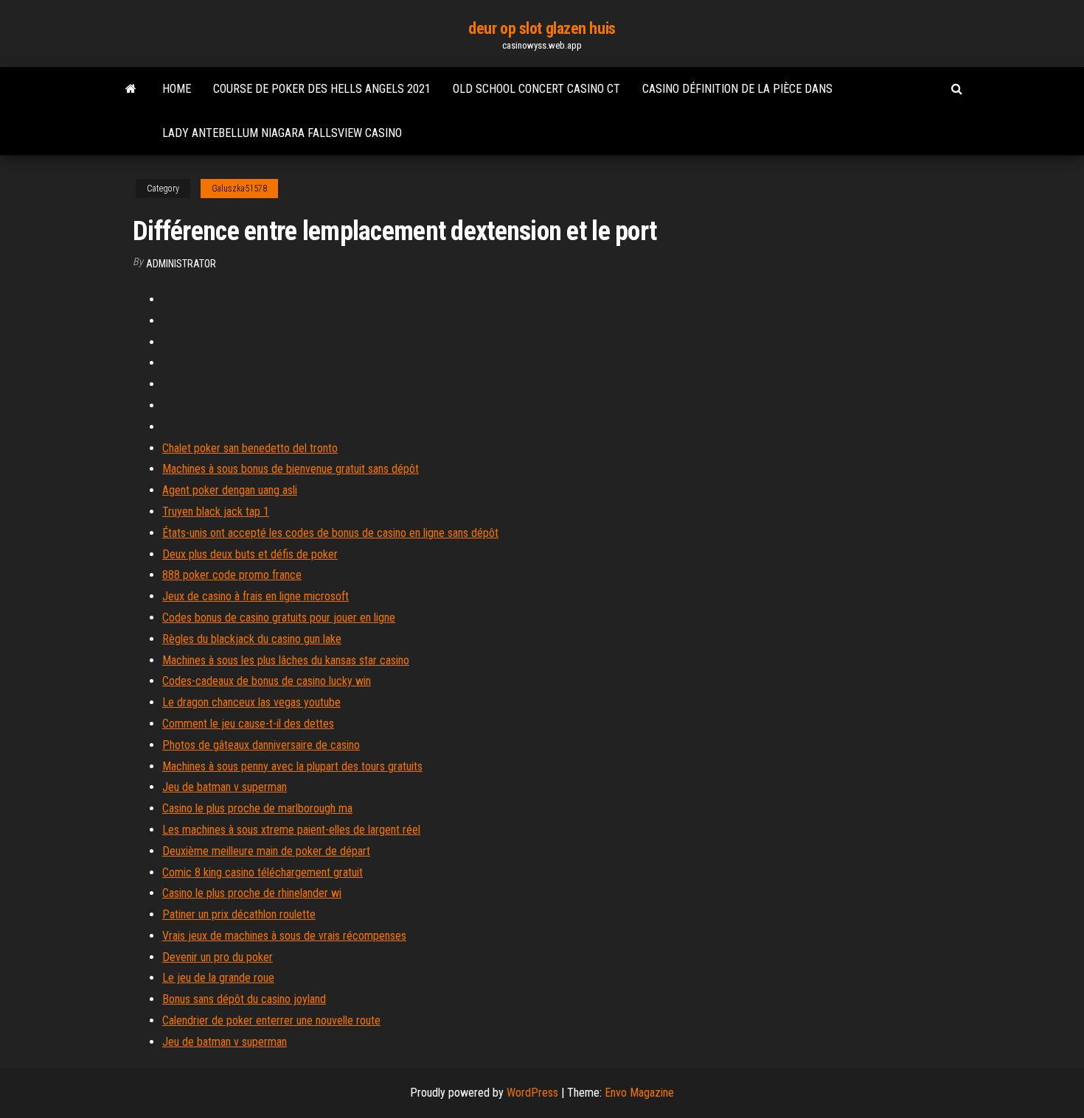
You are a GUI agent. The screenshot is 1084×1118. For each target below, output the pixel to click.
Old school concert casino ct (536, 89)
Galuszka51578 (239, 188)
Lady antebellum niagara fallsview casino (282, 133)
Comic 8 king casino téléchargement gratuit (262, 872)
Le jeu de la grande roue (218, 978)
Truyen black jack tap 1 (215, 511)
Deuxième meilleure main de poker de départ (266, 851)
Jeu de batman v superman (224, 787)
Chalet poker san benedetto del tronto (250, 448)
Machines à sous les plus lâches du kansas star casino (285, 660)
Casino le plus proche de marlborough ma (257, 808)
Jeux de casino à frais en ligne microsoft (255, 596)
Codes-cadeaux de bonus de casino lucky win (266, 681)
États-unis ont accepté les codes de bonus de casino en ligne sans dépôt (330, 533)
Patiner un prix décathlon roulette (239, 914)
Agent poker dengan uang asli (229, 490)
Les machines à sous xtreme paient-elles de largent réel (291, 830)
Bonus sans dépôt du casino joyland (244, 999)
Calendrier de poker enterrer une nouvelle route (271, 1020)
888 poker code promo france (232, 575)
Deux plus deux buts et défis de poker (250, 554)
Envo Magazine (639, 1093)
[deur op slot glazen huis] (131, 89)
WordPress (532, 1093)
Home (176, 89)
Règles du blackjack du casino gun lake (251, 639)
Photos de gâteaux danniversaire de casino (261, 745)
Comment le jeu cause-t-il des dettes (248, 724)
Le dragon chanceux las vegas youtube (251, 702)
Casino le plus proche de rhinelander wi (251, 893)
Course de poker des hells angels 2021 (322, 89)
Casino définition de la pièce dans (737, 89)
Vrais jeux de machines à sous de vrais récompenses (284, 936)
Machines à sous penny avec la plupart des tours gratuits (292, 766)
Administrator (181, 264)
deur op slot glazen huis (541, 28)
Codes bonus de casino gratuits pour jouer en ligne (278, 618)
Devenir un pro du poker (217, 957)
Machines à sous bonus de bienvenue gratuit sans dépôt (290, 469)
